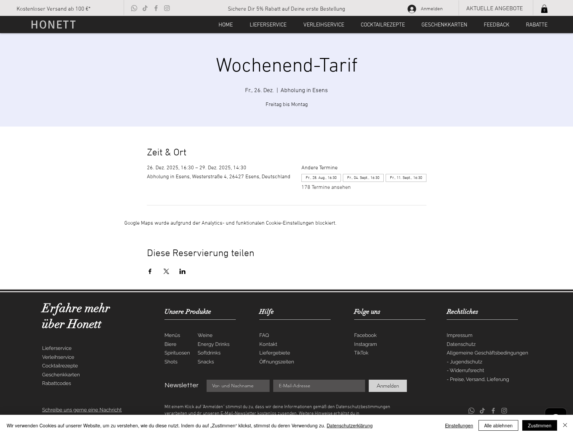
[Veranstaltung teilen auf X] (166, 271)
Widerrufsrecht (467, 370)
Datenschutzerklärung (350, 425)
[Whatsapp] (134, 8)
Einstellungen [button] (459, 425)
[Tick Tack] (145, 8)
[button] (544, 9)
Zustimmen (539, 425)
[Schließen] (565, 425)
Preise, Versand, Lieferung (479, 379)
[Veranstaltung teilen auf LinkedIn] (182, 271)
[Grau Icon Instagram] (167, 8)
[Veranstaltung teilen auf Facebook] (150, 271)
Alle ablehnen (498, 425)
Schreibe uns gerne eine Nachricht (82, 410)
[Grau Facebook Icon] (156, 8)
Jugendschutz (466, 362)
